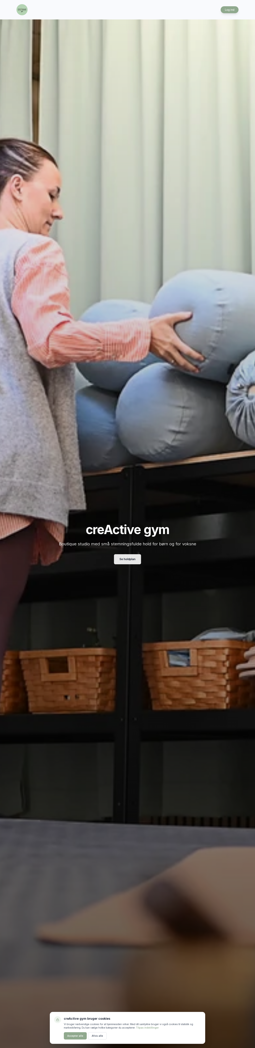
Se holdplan (127, 559)
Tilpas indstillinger (147, 1027)
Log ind (229, 9)
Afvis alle (97, 1035)
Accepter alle (75, 1035)
